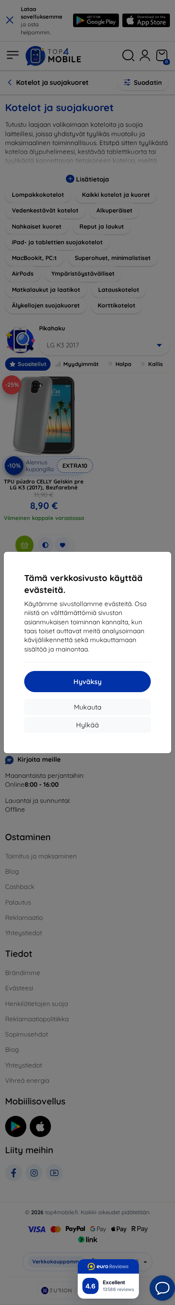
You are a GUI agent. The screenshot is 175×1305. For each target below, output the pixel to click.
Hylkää (87, 725)
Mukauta (88, 707)
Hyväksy (87, 681)
